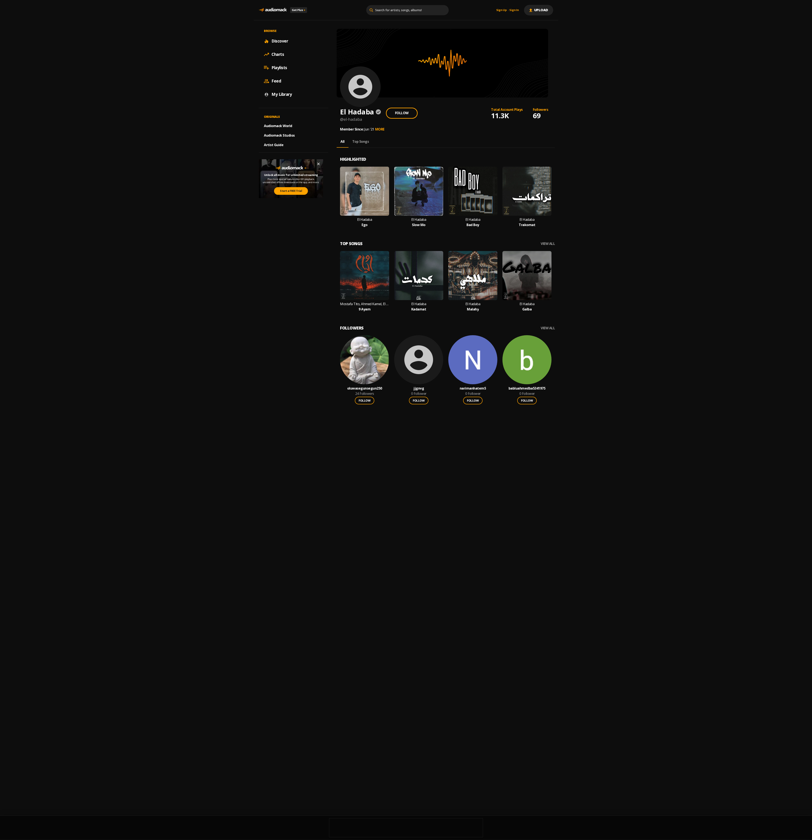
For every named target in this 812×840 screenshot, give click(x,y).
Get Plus (298, 10)
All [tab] (342, 141)
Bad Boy (472, 225)
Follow (402, 113)
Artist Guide (273, 145)
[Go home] (273, 10)
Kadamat (418, 309)
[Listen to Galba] (526, 275)
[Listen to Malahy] (472, 275)
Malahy (473, 309)
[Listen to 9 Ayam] (364, 275)
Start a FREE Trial (291, 191)
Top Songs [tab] (360, 141)
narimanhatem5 (473, 388)
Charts (278, 54)
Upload (541, 10)
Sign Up (501, 10)
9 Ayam (364, 309)
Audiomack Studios (279, 135)
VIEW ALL (548, 244)
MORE (379, 129)
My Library (282, 94)
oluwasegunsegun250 (364, 388)
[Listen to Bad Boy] (472, 191)
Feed (276, 81)
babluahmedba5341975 (527, 388)
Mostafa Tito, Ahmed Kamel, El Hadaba (364, 304)
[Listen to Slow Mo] (418, 191)
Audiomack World (278, 126)
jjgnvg (418, 388)
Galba (527, 309)
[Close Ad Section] (318, 164)
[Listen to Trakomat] (526, 191)
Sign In (514, 10)
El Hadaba (364, 219)
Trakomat (527, 225)
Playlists (279, 67)
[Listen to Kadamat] (418, 275)
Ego (365, 225)
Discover (280, 41)
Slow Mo (418, 225)
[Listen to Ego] (364, 191)
